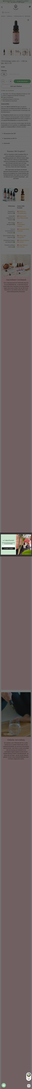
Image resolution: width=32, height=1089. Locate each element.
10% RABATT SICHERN (8, 548)
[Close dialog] (30, 535)
